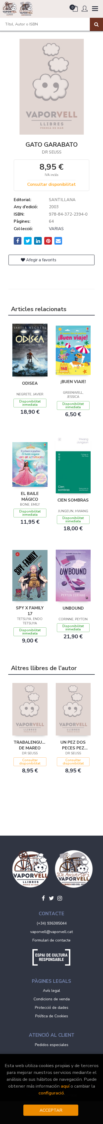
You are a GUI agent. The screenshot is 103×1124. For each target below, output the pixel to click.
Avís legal (51, 990)
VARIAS (56, 228)
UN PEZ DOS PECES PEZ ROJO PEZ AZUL (73, 745)
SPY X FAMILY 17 (30, 610)
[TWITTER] (52, 898)
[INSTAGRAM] (60, 898)
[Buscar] (96, 24)
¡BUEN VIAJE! (73, 381)
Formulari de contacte (51, 940)
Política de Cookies (51, 1016)
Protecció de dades (51, 1007)
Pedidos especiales (51, 1044)
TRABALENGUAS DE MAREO (29, 745)
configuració (51, 1093)
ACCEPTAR (51, 1110)
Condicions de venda (52, 999)
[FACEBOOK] (43, 898)
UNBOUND (73, 608)
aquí (65, 1086)
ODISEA (30, 383)
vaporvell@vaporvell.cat (51, 931)
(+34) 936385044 (52, 923)
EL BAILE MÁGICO (30, 496)
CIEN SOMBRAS (73, 500)
